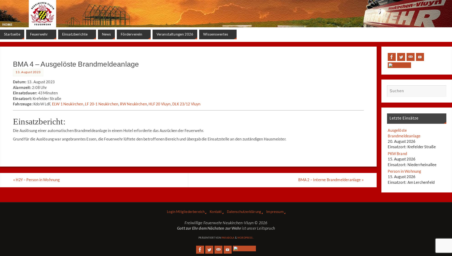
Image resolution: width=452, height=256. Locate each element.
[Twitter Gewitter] (401, 57)
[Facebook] (392, 57)
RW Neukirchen (133, 104)
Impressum (275, 212)
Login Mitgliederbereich (186, 212)
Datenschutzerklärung (244, 212)
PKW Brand (397, 154)
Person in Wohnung (404, 171)
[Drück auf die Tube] (420, 57)
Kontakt (216, 212)
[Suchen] (440, 91)
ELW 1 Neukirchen (67, 104)
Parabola (228, 237)
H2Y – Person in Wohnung (36, 180)
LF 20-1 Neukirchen (101, 104)
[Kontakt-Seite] (411, 57)
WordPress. (245, 237)
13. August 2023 (28, 72)
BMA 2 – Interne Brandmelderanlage (331, 180)
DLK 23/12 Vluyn (186, 104)
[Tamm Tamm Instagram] (399, 65)
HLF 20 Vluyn (159, 104)
